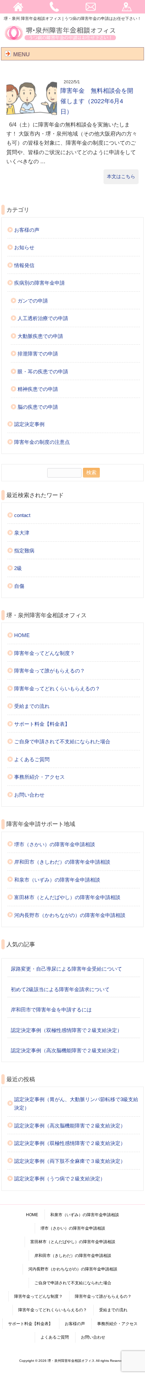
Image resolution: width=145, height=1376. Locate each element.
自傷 (19, 586)
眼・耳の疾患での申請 (43, 371)
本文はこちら (121, 176)
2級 (18, 568)
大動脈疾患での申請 (40, 336)
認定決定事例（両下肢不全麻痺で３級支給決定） (69, 1161)
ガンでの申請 (33, 301)
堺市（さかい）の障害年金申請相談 (54, 844)
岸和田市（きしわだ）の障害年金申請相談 (62, 862)
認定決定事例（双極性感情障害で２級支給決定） (66, 1030)
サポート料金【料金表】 (42, 724)
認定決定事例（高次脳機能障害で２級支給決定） (66, 1050)
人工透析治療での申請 (43, 318)
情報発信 (24, 265)
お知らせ (24, 247)
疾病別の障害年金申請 (39, 283)
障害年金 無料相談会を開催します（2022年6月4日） (96, 101)
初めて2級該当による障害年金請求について (60, 989)
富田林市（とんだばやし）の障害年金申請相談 (67, 897)
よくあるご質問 (32, 759)
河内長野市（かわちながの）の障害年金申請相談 (69, 915)
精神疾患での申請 (38, 389)
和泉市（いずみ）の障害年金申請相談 (57, 880)
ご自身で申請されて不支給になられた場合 (62, 741)
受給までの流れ (32, 706)
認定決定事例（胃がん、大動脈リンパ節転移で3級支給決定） (76, 1103)
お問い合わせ (29, 795)
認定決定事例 (29, 424)
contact (22, 515)
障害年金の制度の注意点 (42, 442)
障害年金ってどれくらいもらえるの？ (57, 688)
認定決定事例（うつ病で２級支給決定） (59, 1178)
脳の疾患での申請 (38, 407)
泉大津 (21, 533)
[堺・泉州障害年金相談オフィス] (60, 40)
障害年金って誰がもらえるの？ (49, 670)
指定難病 (24, 550)
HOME (22, 635)
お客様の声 (26, 230)
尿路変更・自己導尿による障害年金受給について (66, 969)
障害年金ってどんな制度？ (44, 653)
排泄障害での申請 (38, 353)
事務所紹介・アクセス (39, 777)
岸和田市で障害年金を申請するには (51, 1009)
